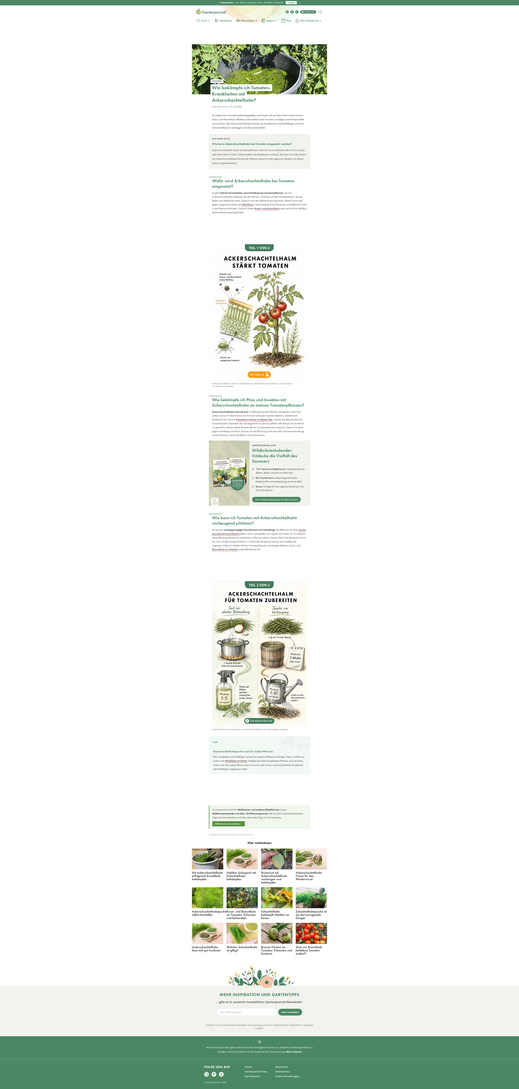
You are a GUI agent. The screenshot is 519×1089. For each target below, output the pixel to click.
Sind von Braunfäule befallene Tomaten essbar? (309, 950)
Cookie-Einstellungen (287, 1076)
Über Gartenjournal (309, 20)
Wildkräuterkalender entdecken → (228, 824)
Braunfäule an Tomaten (225, 549)
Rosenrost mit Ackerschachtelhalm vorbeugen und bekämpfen (274, 877)
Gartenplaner (225, 20)
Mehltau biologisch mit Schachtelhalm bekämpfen (241, 875)
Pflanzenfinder (247, 20)
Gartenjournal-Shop (256, 1071)
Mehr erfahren (294, 1051)
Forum (204, 20)
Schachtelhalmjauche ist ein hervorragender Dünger (311, 914)
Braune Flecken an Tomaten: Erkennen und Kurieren (276, 950)
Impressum (281, 1066)
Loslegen (291, 2)
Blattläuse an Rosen (236, 760)
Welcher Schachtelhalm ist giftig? (242, 948)
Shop (288, 20)
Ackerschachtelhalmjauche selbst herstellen (209, 913)
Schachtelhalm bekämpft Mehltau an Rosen (275, 914)
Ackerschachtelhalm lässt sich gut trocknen (206, 948)
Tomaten (261, 144)
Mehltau (293, 150)
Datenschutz (282, 1071)
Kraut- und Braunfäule (267, 208)
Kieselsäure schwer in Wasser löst (254, 419)
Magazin (270, 20)
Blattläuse (248, 204)
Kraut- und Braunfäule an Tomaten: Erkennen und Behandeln (241, 914)
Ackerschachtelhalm (237, 144)
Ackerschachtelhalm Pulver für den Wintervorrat (309, 875)
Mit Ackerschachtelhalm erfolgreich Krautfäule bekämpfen (207, 875)
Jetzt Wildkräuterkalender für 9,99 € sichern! (276, 499)
